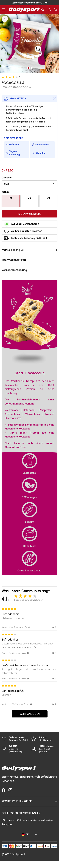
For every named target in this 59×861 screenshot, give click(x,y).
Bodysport (18, 854)
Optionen (7, 177)
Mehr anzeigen (30, 713)
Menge (6, 191)
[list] (29, 43)
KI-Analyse (18, 98)
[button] (56, 10)
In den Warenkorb (29, 213)
